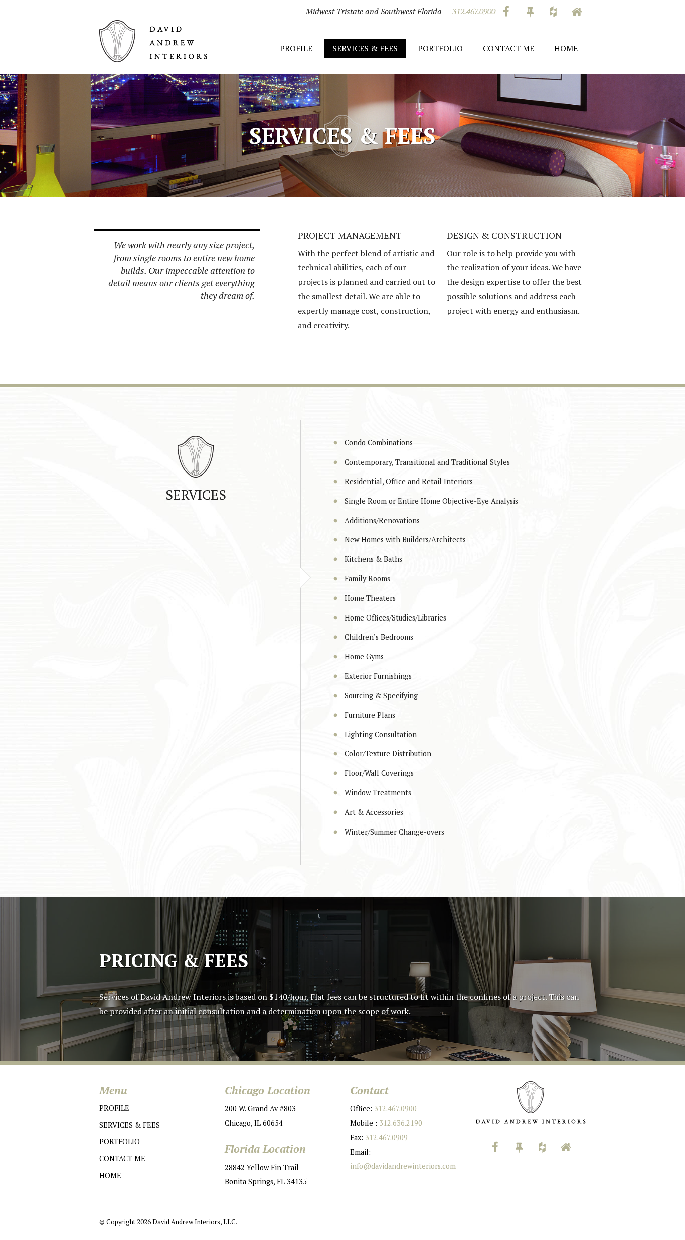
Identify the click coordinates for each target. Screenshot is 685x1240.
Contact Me (508, 48)
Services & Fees (365, 48)
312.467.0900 (473, 11)
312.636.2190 (400, 1123)
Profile (296, 48)
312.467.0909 (386, 1137)
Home (566, 48)
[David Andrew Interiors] (153, 40)
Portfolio (440, 48)
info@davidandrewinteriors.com (403, 1166)
